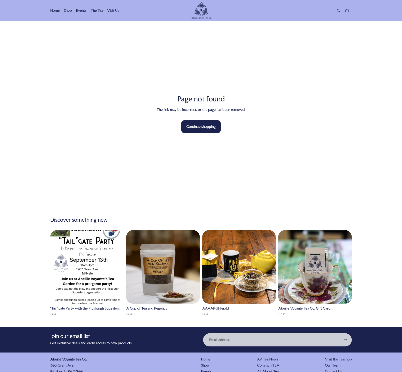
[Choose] (193, 297)
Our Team (332, 365)
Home (205, 359)
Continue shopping (201, 126)
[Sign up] (345, 339)
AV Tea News (267, 359)
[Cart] (347, 10)
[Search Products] (338, 10)
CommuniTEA (268, 365)
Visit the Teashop (338, 359)
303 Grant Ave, (62, 365)
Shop (205, 365)
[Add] (117, 297)
